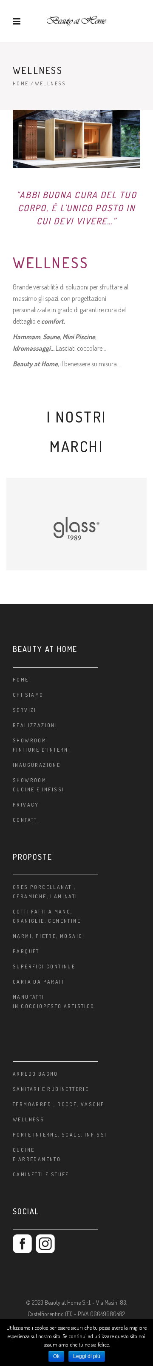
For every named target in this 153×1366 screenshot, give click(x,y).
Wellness (28, 1119)
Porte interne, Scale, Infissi (60, 1135)
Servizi (25, 710)
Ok (56, 1356)
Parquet (26, 951)
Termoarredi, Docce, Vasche (58, 1104)
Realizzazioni (35, 725)
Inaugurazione (36, 765)
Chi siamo (28, 695)
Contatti (26, 820)
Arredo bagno (35, 1074)
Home (21, 83)
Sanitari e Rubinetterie (51, 1089)
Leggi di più (86, 1356)
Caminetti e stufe (41, 1174)
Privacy (26, 805)
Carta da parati (38, 982)
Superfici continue (44, 966)
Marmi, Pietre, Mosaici (49, 936)
